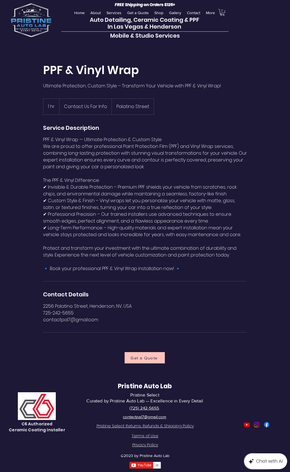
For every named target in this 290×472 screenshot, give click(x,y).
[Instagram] (256, 424)
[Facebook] (266, 424)
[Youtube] (246, 424)
